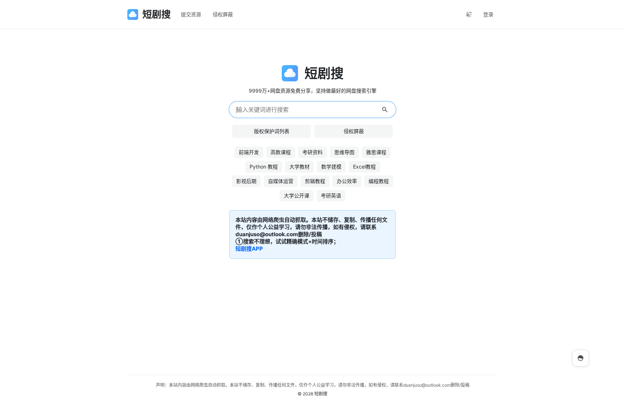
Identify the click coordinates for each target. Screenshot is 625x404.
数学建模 (331, 166)
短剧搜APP (249, 248)
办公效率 (347, 181)
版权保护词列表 (271, 131)
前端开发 (249, 152)
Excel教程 (364, 166)
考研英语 (331, 195)
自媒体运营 (280, 181)
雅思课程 (376, 152)
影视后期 (246, 181)
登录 (488, 14)
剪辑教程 (315, 181)
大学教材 (299, 166)
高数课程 (281, 152)
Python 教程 (264, 166)
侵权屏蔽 (223, 14)
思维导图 (344, 152)
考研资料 (312, 152)
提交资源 (191, 14)
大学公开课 (296, 195)
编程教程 (379, 181)
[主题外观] (469, 14)
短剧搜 (320, 393)
